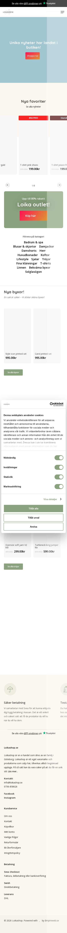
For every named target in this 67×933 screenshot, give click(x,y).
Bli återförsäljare (12, 847)
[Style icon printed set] (17, 329)
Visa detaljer (50, 499)
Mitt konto (9, 831)
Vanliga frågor (11, 837)
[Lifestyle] (22, 259)
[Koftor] (45, 255)
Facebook (9, 793)
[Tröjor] (46, 259)
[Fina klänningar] (27, 263)
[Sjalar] (35, 259)
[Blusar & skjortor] (25, 246)
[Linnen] (21, 267)
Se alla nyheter (33, 106)
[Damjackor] (46, 246)
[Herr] (42, 251)
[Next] (59, 185)
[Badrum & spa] (33, 242)
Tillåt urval (33, 517)
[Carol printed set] (46, 329)
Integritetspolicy (12, 852)
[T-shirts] (45, 263)
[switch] (59, 467)
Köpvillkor (9, 826)
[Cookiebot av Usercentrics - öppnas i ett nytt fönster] (49, 404)
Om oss (8, 816)
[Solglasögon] (33, 272)
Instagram (10, 797)
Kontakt (8, 821)
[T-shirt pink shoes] (33, 138)
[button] (62, 12)
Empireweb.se (52, 920)
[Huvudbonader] (27, 255)
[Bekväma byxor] (39, 267)
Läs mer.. (13, 771)
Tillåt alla (33, 508)
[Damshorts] (29, 251)
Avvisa (33, 526)
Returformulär (11, 842)
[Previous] (8, 185)
